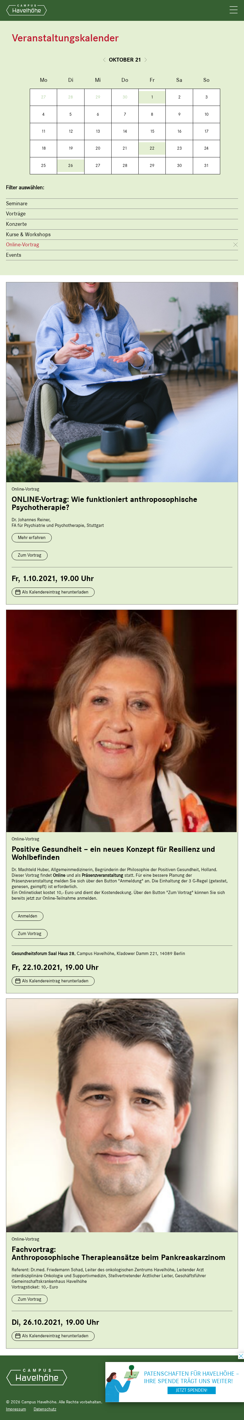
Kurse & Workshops (28, 234)
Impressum (16, 1409)
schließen (241, 1356)
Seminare (16, 203)
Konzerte (16, 224)
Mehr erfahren (32, 537)
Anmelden (27, 916)
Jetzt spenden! (191, 1390)
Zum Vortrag (29, 555)
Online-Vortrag (22, 244)
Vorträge (16, 213)
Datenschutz (45, 1409)
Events (13, 255)
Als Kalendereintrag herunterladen (55, 592)
